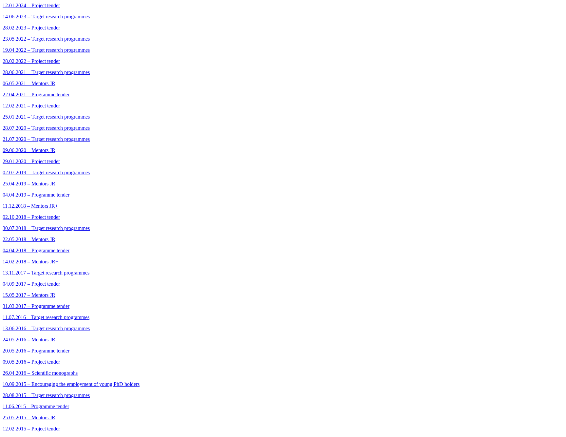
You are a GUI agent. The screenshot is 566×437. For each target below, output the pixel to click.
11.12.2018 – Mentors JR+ (30, 206)
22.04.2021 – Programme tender (36, 94)
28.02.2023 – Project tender (31, 27)
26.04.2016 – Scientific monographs (40, 373)
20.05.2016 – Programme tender (36, 350)
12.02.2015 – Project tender (31, 428)
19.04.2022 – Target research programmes (46, 50)
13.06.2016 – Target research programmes (46, 328)
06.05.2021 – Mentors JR (29, 83)
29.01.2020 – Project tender (31, 161)
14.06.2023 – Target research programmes (46, 16)
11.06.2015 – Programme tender (36, 406)
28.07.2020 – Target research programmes (46, 128)
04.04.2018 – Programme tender (36, 250)
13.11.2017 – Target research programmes (46, 273)
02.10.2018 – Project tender (31, 217)
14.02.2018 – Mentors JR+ (30, 261)
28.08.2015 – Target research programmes (46, 395)
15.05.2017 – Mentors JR (29, 295)
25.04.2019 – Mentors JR (29, 183)
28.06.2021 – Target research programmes (46, 72)
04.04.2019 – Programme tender (36, 195)
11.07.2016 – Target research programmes (46, 317)
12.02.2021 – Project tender (31, 105)
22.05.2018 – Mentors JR (29, 239)
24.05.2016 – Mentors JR (29, 339)
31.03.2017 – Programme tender (36, 306)
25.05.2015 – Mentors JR (29, 417)
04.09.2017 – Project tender (31, 284)
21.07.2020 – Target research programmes (46, 139)
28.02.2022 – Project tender (31, 61)
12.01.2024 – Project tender (31, 5)
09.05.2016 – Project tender (31, 362)
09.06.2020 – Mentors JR (29, 150)
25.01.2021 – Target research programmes (46, 117)
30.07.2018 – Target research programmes (46, 228)
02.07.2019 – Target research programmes (46, 172)
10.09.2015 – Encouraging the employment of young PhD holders (71, 384)
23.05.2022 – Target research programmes (46, 39)
